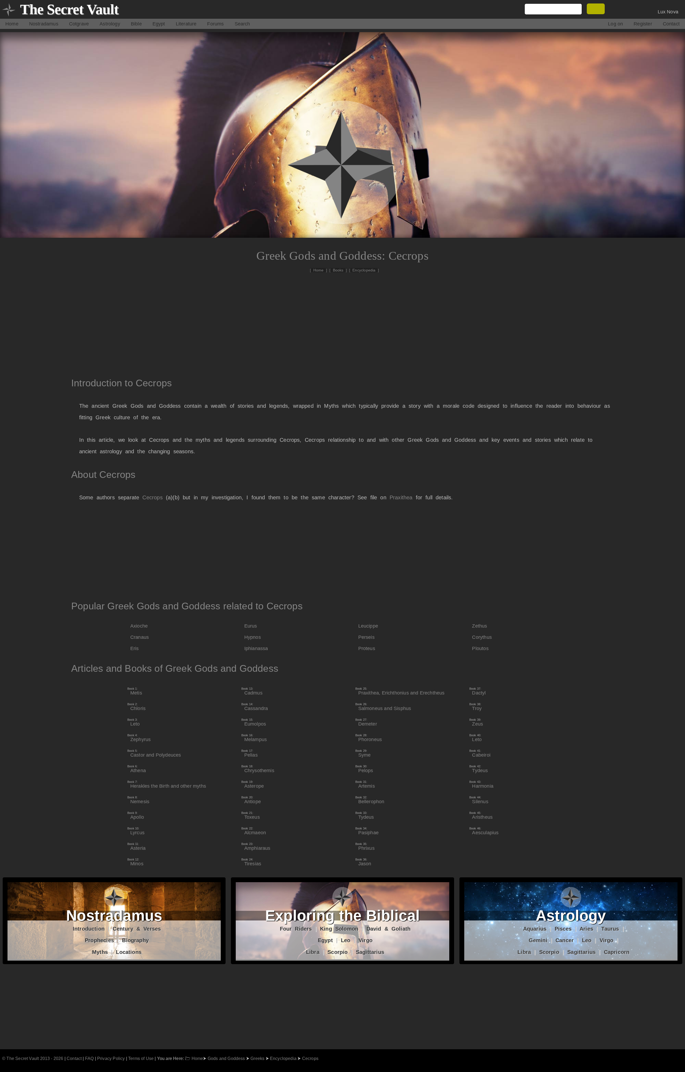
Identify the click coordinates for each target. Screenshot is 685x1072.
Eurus (250, 626)
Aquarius (534, 929)
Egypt (159, 24)
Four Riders (296, 929)
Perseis (366, 637)
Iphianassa (256, 648)
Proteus (366, 648)
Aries (586, 929)
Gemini (538, 940)
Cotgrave (79, 24)
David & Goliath (389, 929)
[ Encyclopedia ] (364, 270)
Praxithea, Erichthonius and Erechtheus (401, 691)
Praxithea (401, 497)
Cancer (564, 940)
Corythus (482, 637)
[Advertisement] (345, 320)
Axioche (139, 626)
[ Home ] (318, 270)
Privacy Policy (111, 1058)
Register (643, 24)
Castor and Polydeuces (155, 753)
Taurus (610, 929)
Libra (312, 952)
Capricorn (617, 952)
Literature (186, 24)
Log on (615, 24)
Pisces (563, 929)
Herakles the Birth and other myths (168, 784)
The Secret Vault (69, 9)
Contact (671, 24)
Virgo (365, 940)
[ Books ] (338, 270)
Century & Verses (137, 929)
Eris (134, 648)
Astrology (110, 24)
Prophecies (99, 940)
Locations (129, 952)
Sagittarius (370, 952)
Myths (100, 952)
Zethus (479, 626)
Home (11, 24)
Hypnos (252, 637)
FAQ (89, 1058)
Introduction (89, 929)
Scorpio (338, 952)
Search (242, 24)
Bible (136, 24)
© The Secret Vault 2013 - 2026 (32, 1058)
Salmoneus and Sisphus (384, 707)
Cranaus (139, 637)
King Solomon (339, 929)
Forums (215, 24)
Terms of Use (141, 1058)
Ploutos (480, 648)
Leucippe (368, 626)
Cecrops (152, 497)
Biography (135, 940)
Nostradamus (43, 24)
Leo (346, 940)
